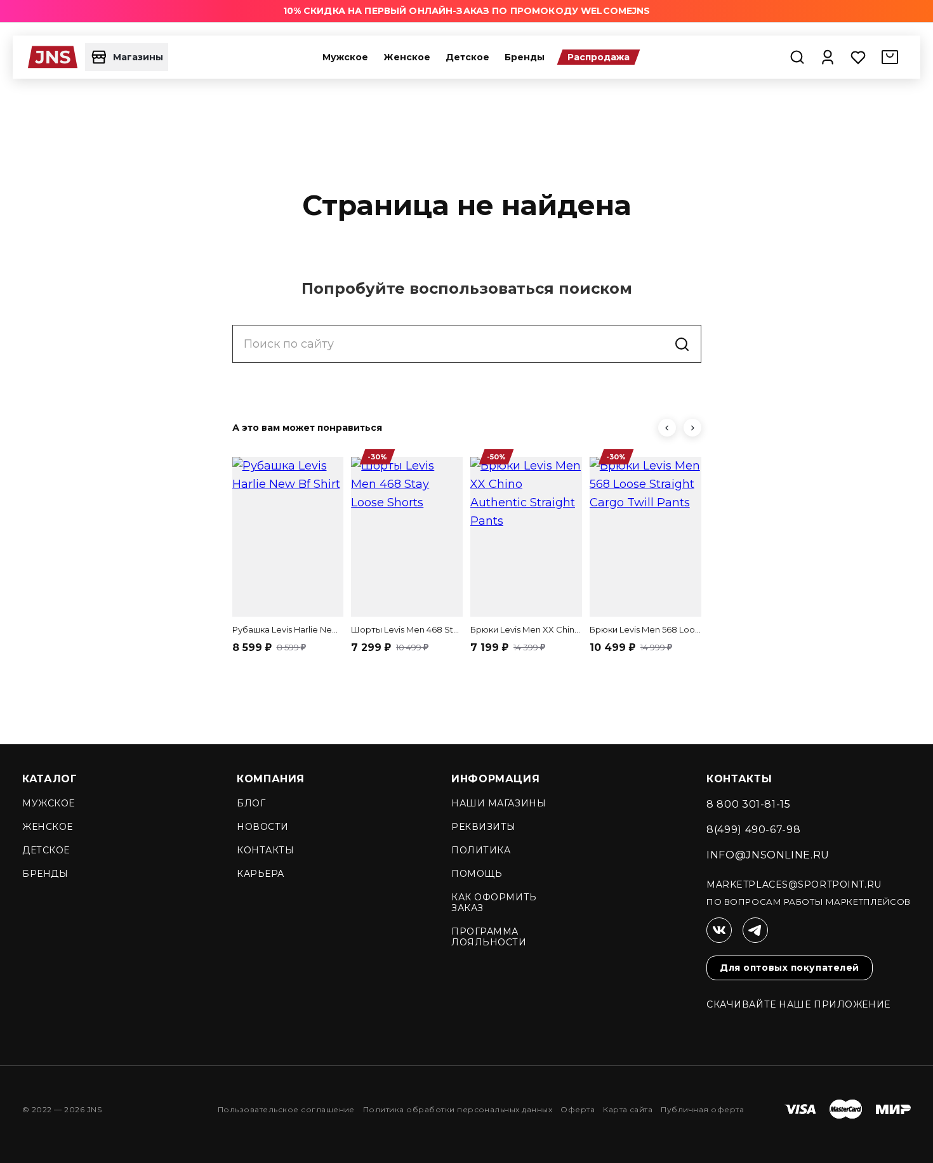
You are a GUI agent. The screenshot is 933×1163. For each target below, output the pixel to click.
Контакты (265, 850)
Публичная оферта (702, 1109)
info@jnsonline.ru (768, 855)
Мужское (345, 57)
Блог (251, 803)
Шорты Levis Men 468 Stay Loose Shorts (407, 629)
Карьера (260, 873)
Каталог (49, 779)
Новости (263, 826)
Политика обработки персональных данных (457, 1109)
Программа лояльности (489, 937)
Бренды (525, 57)
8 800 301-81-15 (748, 804)
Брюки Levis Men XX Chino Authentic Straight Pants (526, 629)
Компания (271, 779)
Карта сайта (627, 1109)
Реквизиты (483, 826)
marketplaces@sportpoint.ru (794, 884)
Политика (480, 850)
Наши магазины (498, 803)
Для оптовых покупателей (789, 967)
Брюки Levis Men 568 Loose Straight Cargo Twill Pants (645, 629)
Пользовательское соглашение (286, 1109)
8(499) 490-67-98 (753, 830)
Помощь (476, 873)
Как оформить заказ (494, 902)
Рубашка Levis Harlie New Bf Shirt (288, 629)
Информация (495, 779)
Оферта (577, 1109)
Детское (467, 57)
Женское (406, 57)
